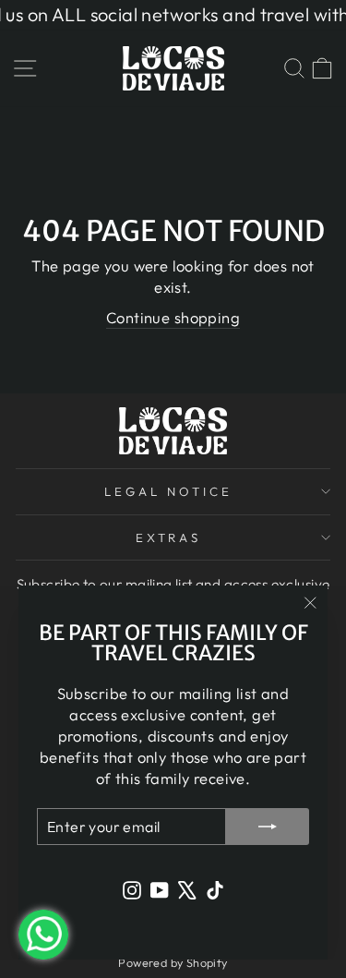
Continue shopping (173, 317)
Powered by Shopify (172, 962)
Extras (169, 537)
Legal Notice (168, 491)
